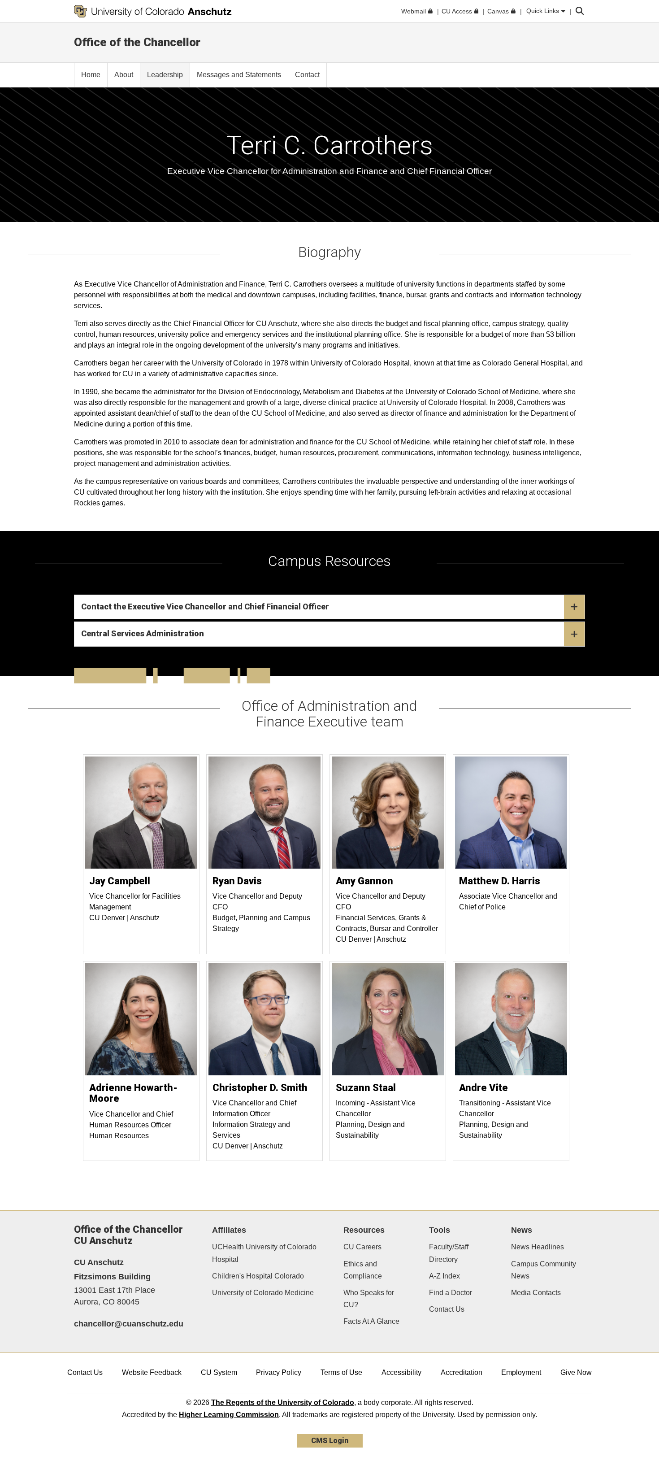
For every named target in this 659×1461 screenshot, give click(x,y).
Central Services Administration (142, 633)
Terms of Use (341, 1372)
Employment (521, 1372)
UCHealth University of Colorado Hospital (264, 1253)
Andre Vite (483, 1087)
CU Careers (362, 1247)
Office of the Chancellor (137, 42)
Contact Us (446, 1309)
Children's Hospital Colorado (258, 1276)
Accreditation (461, 1372)
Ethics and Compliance (362, 1270)
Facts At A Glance (371, 1321)
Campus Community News (543, 1270)
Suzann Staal (366, 1087)
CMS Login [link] (329, 1440)
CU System (219, 1372)
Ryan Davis (237, 881)
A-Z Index (444, 1276)
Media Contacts (536, 1292)
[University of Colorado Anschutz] (153, 11)
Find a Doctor (450, 1292)
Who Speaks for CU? (368, 1299)
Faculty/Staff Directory (448, 1253)
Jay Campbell (119, 881)
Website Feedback (152, 1372)
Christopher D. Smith (260, 1087)
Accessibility (401, 1372)
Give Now (576, 1372)
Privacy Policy (278, 1372)
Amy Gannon (364, 881)
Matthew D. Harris (499, 881)
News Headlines (537, 1247)
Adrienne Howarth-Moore (133, 1093)
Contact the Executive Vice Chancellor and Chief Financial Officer (205, 606)
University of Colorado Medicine (263, 1292)
